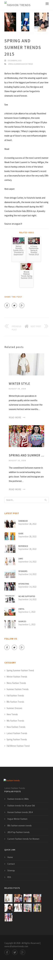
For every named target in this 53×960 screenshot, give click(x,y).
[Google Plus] (21, 305)
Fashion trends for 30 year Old (21, 805)
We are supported (26, 596)
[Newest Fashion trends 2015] (28, 908)
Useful (21, 609)
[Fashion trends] (17, 5)
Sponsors (22, 571)
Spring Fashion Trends (17, 739)
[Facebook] (7, 305)
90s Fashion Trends (15, 720)
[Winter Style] (26, 364)
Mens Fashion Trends (16, 683)
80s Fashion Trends (15, 701)
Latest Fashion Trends (17, 733)
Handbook (23, 521)
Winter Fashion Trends (17, 676)
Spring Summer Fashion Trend (20, 64)
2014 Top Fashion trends (18, 832)
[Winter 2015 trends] (8, 917)
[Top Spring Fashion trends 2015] (37, 908)
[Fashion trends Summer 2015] (28, 898)
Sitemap (11, 870)
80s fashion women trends (19, 825)
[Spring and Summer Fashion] (26, 436)
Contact (11, 863)
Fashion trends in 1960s (18, 799)
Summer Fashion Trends (18, 689)
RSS (9, 877)
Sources (22, 621)
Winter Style (19, 384)
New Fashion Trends (16, 727)
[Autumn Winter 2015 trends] (8, 908)
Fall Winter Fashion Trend (18, 745)
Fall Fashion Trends (15, 695)
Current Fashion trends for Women (23, 838)
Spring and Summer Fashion (26, 455)
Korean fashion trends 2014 (20, 812)
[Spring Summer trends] (37, 898)
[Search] (45, 500)
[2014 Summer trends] (18, 908)
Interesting (23, 584)
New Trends (12, 714)
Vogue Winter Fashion (17, 818)
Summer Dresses (14, 708)
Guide (20, 533)
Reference (23, 546)
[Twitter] (14, 305)
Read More (15, 417)
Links (20, 558)
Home (10, 857)
